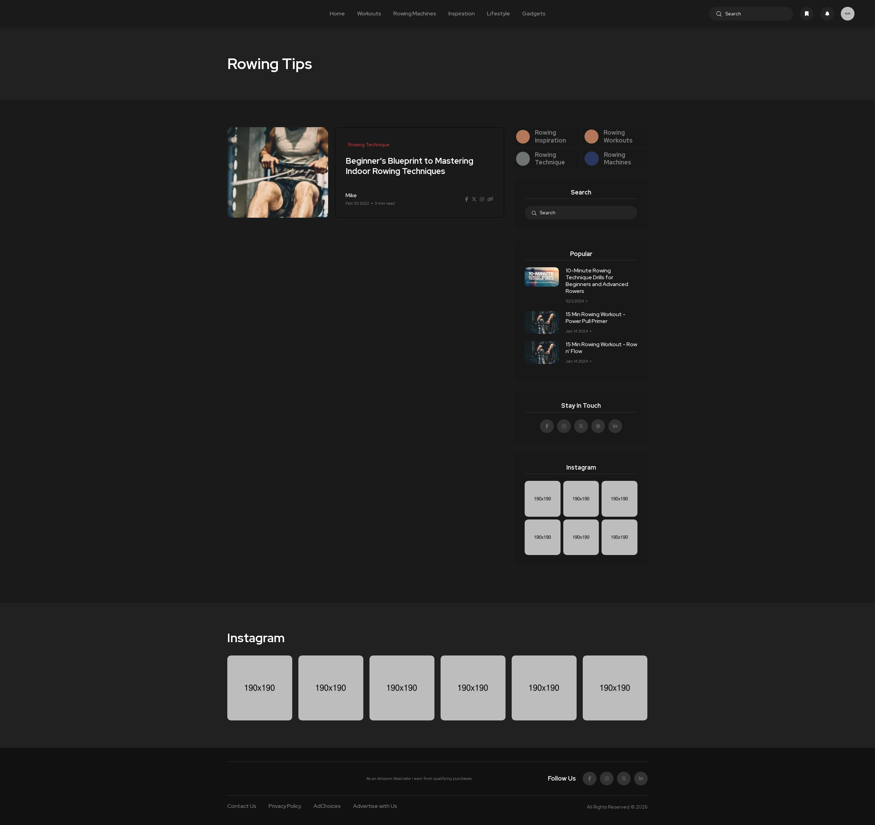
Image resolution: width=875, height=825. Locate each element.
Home (337, 13)
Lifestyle (498, 13)
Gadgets (534, 13)
